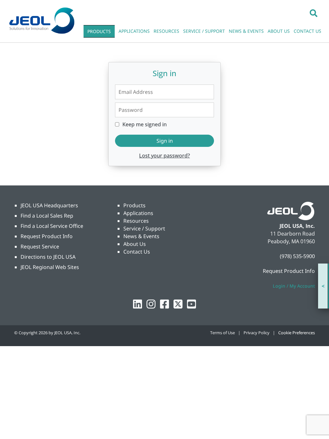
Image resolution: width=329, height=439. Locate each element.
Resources (136, 220)
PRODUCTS (99, 31)
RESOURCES (166, 31)
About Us (134, 243)
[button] (313, 12)
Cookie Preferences (296, 333)
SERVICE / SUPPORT (204, 31)
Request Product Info (47, 236)
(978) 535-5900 (297, 256)
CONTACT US (307, 31)
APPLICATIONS (134, 31)
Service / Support (144, 228)
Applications (138, 213)
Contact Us (136, 251)
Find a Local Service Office (52, 225)
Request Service (40, 246)
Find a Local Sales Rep (47, 215)
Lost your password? (164, 155)
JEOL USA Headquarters (49, 205)
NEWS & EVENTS (246, 31)
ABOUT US (279, 31)
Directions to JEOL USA (48, 256)
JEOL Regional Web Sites (50, 267)
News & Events (141, 236)
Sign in (164, 140)
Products (134, 205)
